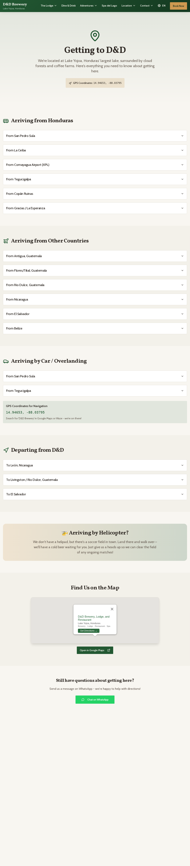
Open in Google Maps (92, 650)
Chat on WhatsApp (98, 699)
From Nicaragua (17, 299)
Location (127, 5)
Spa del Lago (109, 5)
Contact (145, 5)
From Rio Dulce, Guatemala (25, 285)
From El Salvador (18, 314)
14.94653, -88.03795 (25, 412)
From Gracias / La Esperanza (25, 208)
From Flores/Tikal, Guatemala (26, 270)
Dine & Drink (68, 5)
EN (164, 5)
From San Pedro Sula (20, 136)
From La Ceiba (16, 150)
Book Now (178, 6)
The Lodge (47, 5)
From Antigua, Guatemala (24, 256)
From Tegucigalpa (18, 179)
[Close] (112, 609)
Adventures (87, 5)
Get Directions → (88, 630)
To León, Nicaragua (19, 465)
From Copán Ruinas (19, 194)
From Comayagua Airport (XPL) (27, 165)
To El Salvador (16, 494)
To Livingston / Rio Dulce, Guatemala (32, 480)
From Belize (14, 328)
